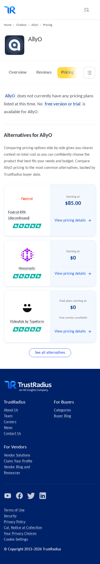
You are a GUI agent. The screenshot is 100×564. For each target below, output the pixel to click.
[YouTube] (8, 496)
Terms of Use (14, 510)
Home (7, 25)
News (8, 428)
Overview (18, 72)
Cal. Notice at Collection (23, 528)
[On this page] (89, 73)
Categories (62, 410)
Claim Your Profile (18, 461)
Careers (10, 422)
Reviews (43, 72)
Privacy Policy (14, 522)
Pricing (67, 72)
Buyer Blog (62, 416)
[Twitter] (31, 496)
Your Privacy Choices (20, 534)
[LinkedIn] (43, 496)
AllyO (34, 25)
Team (8, 416)
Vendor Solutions (17, 455)
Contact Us (12, 434)
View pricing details (70, 220)
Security (10, 516)
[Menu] (86, 10)
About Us (11, 410)
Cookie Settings (16, 540)
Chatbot (21, 25)
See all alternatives (50, 353)
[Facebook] (19, 496)
